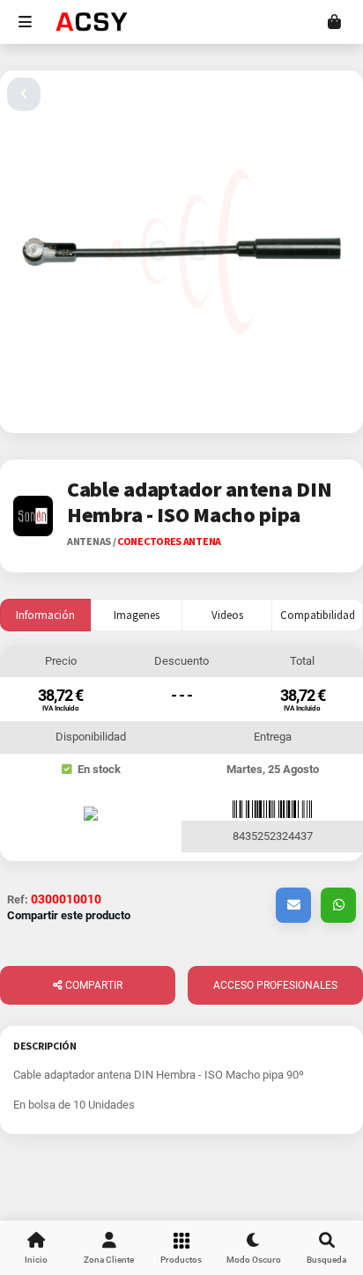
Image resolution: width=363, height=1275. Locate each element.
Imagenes (136, 615)
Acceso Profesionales (275, 985)
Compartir (92, 985)
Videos (227, 615)
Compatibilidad (317, 615)
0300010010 (66, 899)
